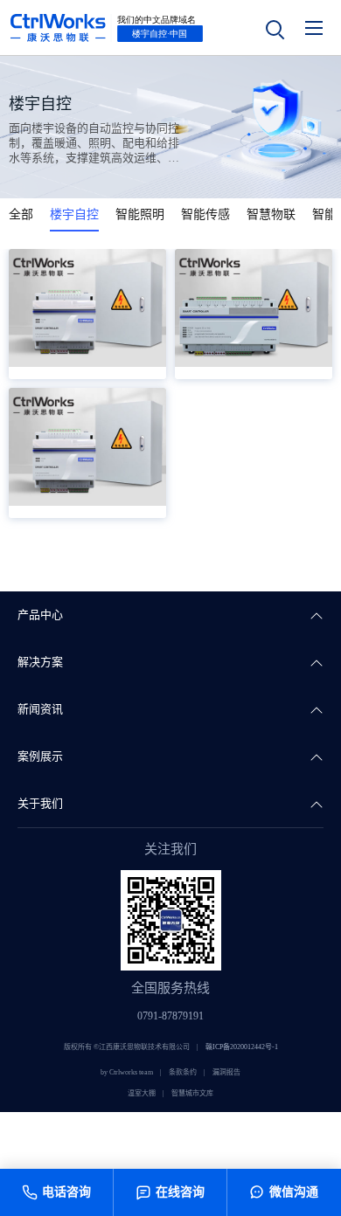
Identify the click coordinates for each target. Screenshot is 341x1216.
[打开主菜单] (314, 28)
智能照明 (139, 214)
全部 (21, 214)
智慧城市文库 (192, 1093)
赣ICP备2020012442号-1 (241, 1047)
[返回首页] (106, 28)
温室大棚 (142, 1093)
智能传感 (205, 214)
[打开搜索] (273, 28)
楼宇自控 (74, 214)
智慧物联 (271, 214)
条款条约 (183, 1072)
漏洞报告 (226, 1072)
